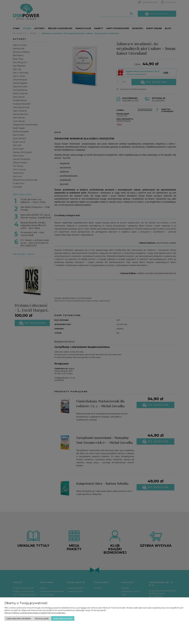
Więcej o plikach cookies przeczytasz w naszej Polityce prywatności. (35, 613)
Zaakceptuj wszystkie (63, 618)
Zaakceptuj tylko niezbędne (18, 618)
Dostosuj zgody (42, 618)
